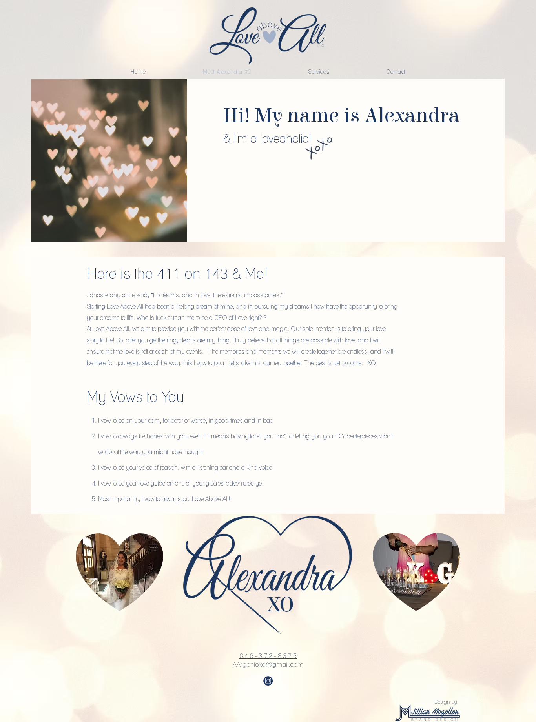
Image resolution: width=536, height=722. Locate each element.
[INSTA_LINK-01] (268, 681)
